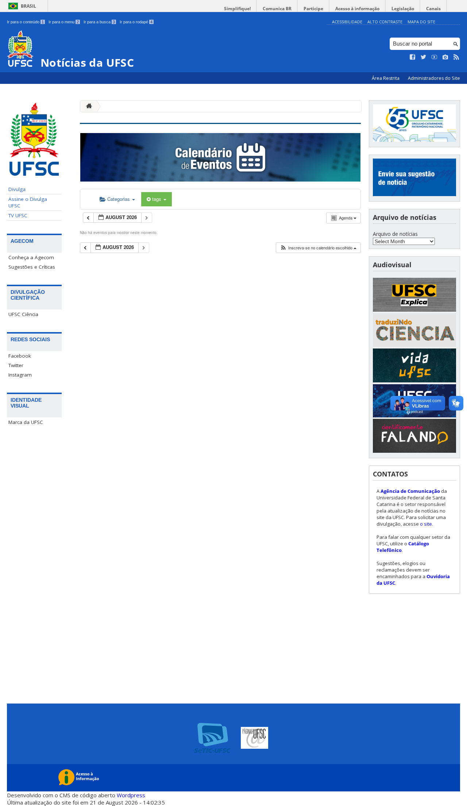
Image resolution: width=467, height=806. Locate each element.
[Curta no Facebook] (413, 57)
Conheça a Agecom (31, 257)
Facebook (19, 356)
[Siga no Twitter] (424, 57)
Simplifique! (237, 8)
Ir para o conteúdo (25, 22)
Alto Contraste (384, 21)
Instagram (20, 374)
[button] (318, 248)
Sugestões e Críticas (31, 267)
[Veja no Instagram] (445, 57)
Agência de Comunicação (410, 491)
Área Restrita (386, 78)
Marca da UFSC (25, 422)
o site (426, 524)
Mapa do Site (421, 21)
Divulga (17, 189)
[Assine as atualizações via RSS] (456, 57)
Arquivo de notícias (395, 233)
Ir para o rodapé (136, 22)
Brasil (28, 6)
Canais (433, 8)
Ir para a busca (99, 22)
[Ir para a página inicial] (87, 106)
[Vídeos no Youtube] (434, 57)
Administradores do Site (434, 78)
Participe (313, 8)
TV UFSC (17, 215)
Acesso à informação (357, 8)
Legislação (402, 8)
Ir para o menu (64, 22)
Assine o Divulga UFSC (27, 202)
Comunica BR (277, 8)
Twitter (15, 365)
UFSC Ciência (23, 314)
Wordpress (131, 795)
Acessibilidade (347, 21)
